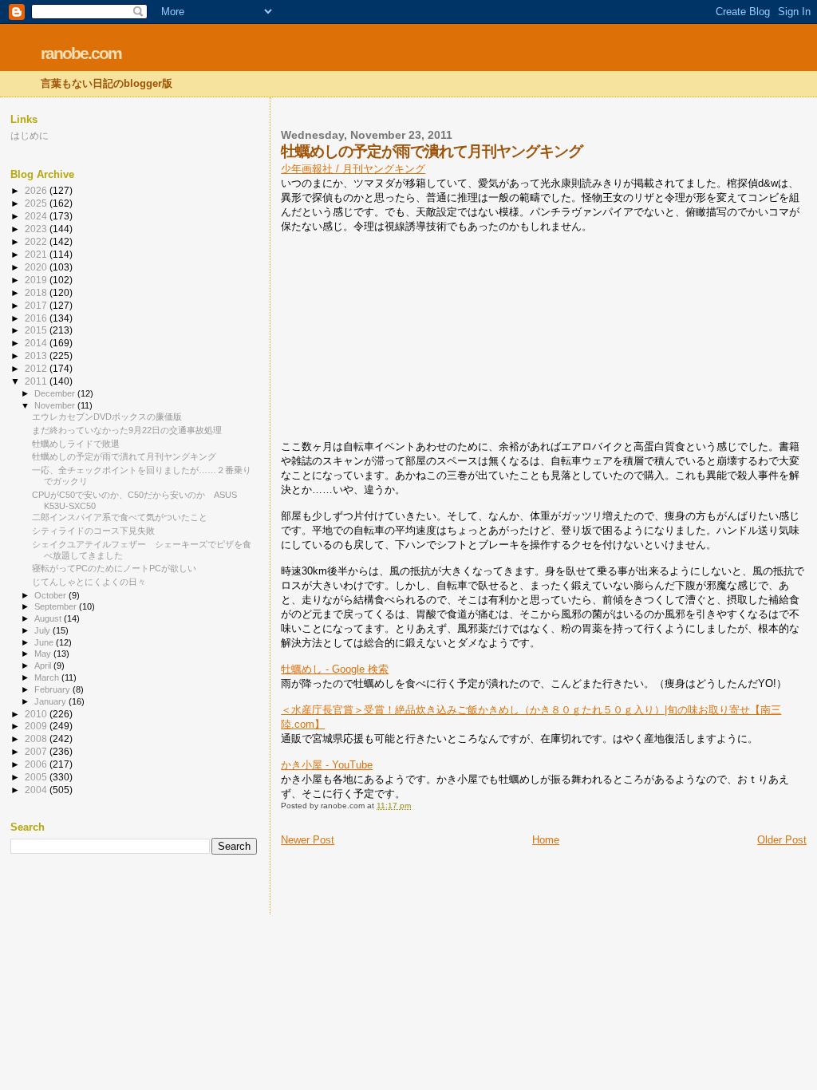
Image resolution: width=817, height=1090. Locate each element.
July (43, 630)
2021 (37, 254)
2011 (37, 381)
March (47, 677)
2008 (37, 738)
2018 (37, 292)
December (55, 393)
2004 (37, 789)
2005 (37, 777)
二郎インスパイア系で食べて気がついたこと (119, 517)
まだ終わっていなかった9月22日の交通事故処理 (127, 430)
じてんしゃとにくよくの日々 (89, 581)
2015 (37, 330)
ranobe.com (81, 53)
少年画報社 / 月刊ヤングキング (353, 169)
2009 (37, 726)
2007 (37, 751)
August (49, 618)
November (55, 405)
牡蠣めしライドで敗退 (76, 443)
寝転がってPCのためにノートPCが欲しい (114, 568)
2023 (37, 228)
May (43, 653)
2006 (37, 764)
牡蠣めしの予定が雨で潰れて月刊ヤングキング (124, 456)
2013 (37, 355)
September (56, 606)
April (43, 665)
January (51, 701)
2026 (37, 190)
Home (545, 840)
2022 (37, 241)
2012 (37, 368)
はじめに (29, 135)
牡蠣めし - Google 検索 (335, 669)
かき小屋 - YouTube (327, 765)
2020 (37, 267)
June (45, 642)
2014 (37, 343)
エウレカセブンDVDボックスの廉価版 (107, 416)
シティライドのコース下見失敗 (93, 530)
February (53, 689)
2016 (37, 318)
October (51, 595)
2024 (37, 216)
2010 (37, 714)
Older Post (782, 840)
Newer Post (307, 840)
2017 (37, 305)
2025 (37, 203)
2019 (37, 279)
